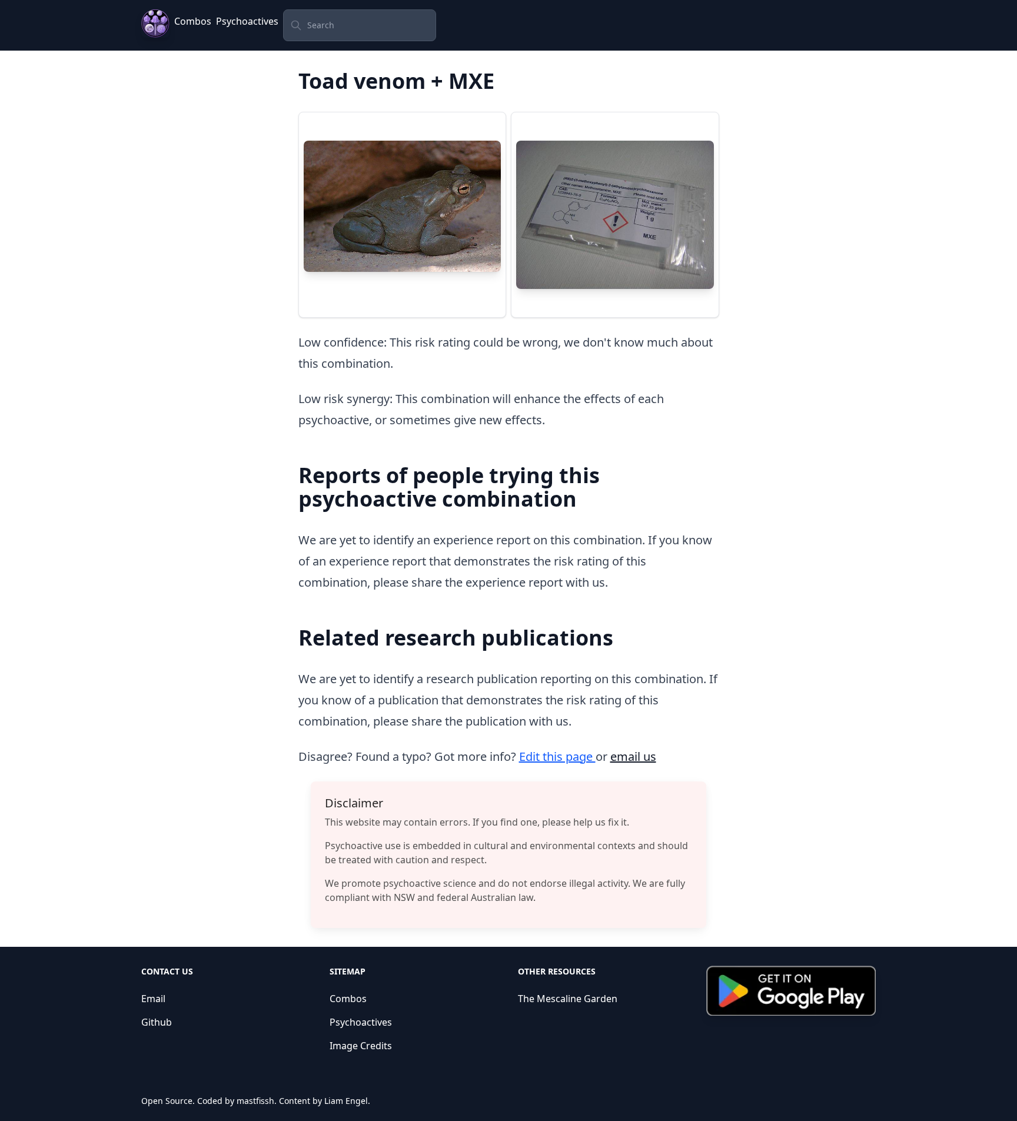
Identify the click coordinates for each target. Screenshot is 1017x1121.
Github (156, 1022)
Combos (192, 21)
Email (153, 998)
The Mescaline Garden (567, 998)
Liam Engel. (347, 1100)
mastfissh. (257, 1100)
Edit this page (557, 756)
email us (633, 756)
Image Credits (361, 1045)
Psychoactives (247, 21)
